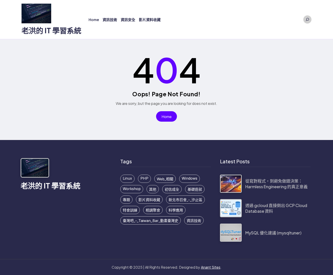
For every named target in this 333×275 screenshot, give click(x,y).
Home (167, 116)
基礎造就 (195, 189)
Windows (189, 178)
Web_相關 (165, 179)
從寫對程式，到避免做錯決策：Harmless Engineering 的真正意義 (276, 183)
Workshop (132, 188)
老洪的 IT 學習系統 (51, 30)
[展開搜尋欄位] (307, 19)
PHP (144, 178)
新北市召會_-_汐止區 (185, 200)
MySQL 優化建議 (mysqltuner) (273, 232)
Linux (127, 178)
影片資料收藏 (149, 200)
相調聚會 (153, 210)
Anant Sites (210, 267)
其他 (152, 189)
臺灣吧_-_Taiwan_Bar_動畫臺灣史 (150, 220)
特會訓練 (130, 210)
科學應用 (176, 210)
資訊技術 (194, 220)
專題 (126, 200)
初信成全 (172, 189)
